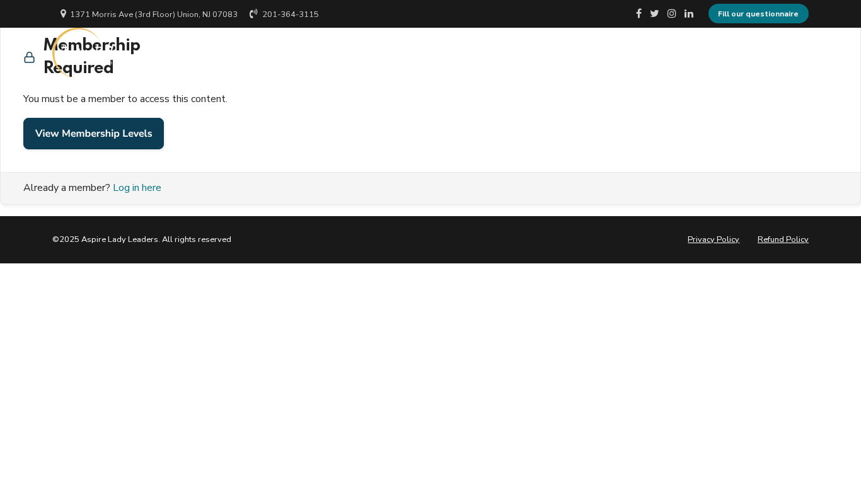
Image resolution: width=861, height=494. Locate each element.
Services (434, 53)
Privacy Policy (713, 239)
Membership (626, 53)
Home (370, 53)
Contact (702, 53)
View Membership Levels (93, 134)
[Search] (804, 52)
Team (496, 53)
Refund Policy (783, 239)
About (554, 53)
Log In (764, 53)
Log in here (137, 188)
